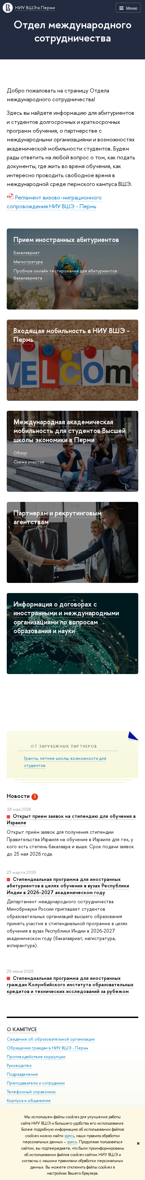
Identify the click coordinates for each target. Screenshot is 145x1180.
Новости (18, 796)
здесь (69, 1135)
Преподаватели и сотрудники (36, 1083)
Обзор (20, 453)
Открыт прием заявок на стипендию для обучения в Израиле (71, 819)
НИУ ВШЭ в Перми (35, 7)
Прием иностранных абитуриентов (66, 239)
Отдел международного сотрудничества (72, 31)
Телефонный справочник (31, 1092)
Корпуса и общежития (29, 1100)
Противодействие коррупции (36, 1057)
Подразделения (22, 1074)
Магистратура (28, 262)
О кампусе (22, 1029)
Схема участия (28, 462)
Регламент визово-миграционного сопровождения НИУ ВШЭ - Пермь (54, 201)
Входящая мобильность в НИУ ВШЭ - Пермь (71, 335)
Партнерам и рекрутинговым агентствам (57, 517)
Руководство (19, 1065)
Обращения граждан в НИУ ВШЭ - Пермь (47, 1048)
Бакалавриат (26, 252)
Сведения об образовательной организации (51, 1039)
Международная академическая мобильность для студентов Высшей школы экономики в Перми (69, 430)
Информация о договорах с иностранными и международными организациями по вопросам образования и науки (66, 617)
